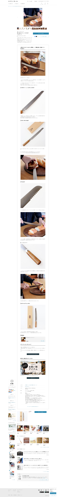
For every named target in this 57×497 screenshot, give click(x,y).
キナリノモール (9, 6)
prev (18, 17)
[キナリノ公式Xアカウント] (43, 490)
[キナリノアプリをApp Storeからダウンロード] (42, 492)
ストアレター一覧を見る (46, 471)
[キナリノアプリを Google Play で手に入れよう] (47, 492)
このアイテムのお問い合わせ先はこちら (33, 406)
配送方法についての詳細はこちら (12, 402)
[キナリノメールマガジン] (48, 490)
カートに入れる (42, 33)
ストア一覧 (13, 6)
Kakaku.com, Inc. (47, 495)
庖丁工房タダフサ (27, 386)
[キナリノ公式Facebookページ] (39, 490)
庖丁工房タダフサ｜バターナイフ (30, 337)
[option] (33, 17)
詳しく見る (15, 420)
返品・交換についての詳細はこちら (12, 409)
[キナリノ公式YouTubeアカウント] (46, 490)
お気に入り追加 (53, 495)
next (48, 17)
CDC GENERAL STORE (16, 6)
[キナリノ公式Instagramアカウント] (41, 490)
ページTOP (29, 485)
